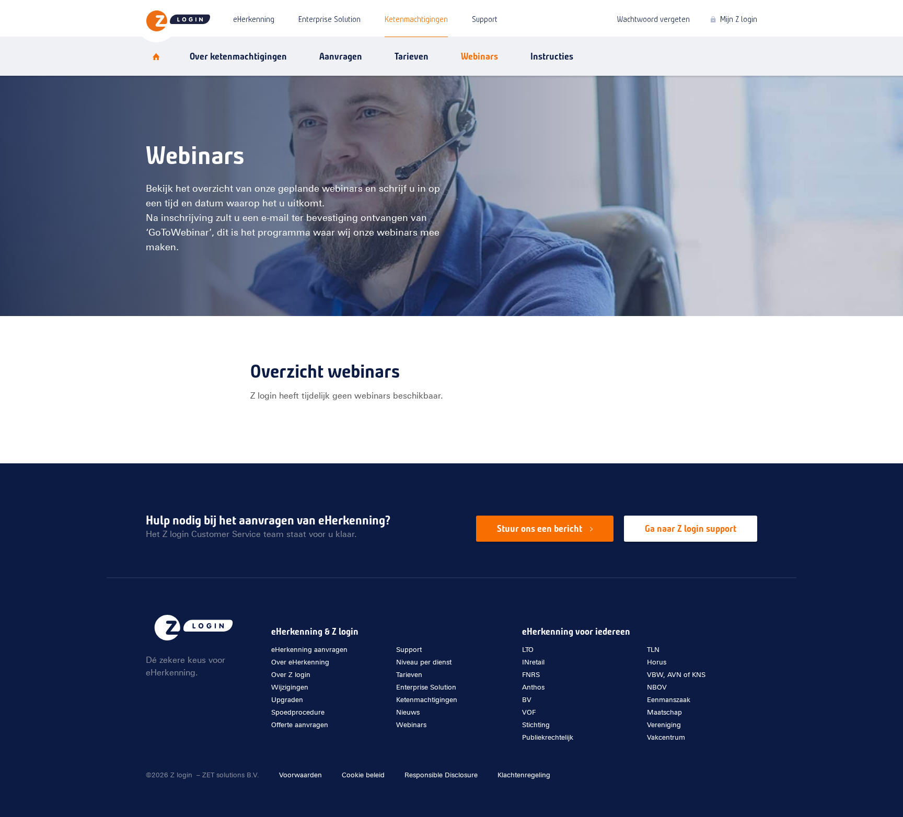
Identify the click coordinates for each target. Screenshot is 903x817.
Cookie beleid (363, 775)
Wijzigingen (289, 687)
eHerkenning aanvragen (309, 649)
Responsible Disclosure (441, 775)
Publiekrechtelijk (547, 737)
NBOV (657, 687)
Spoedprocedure (298, 712)
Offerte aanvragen (299, 725)
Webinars (507, 90)
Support (484, 19)
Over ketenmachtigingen (238, 56)
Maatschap (664, 712)
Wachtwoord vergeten (653, 19)
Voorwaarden (300, 775)
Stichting (536, 725)
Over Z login (512, 123)
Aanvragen (340, 56)
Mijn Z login (738, 19)
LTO (528, 649)
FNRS (531, 675)
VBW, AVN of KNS (676, 675)
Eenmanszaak (668, 700)
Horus (656, 662)
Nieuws (504, 106)
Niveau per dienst (424, 662)
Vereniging (664, 725)
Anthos (533, 687)
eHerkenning (253, 19)
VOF (529, 712)
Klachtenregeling (523, 775)
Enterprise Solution (329, 19)
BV (526, 700)
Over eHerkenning (525, 139)
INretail (533, 662)
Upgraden (287, 700)
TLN (653, 649)
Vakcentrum (666, 737)
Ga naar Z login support (690, 528)
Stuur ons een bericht (539, 528)
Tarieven (412, 56)
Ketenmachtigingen (416, 19)
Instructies (551, 56)
